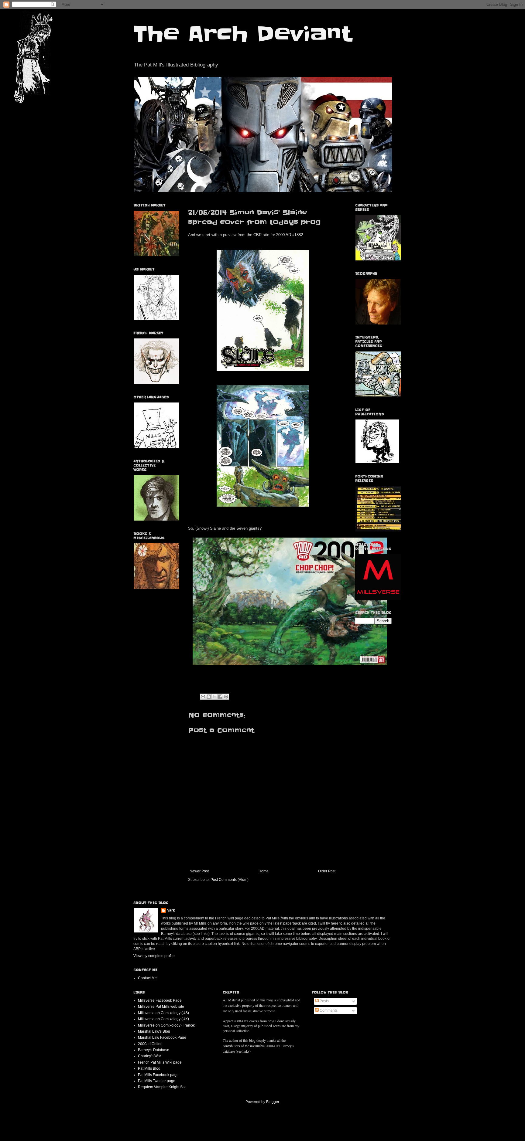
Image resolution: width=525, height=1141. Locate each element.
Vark (171, 910)
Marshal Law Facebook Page (162, 1037)
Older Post (326, 871)
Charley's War (149, 1056)
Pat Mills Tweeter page (156, 1081)
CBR (257, 235)
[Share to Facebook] (220, 697)
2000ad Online (150, 1044)
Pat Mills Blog (149, 1068)
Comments (328, 1010)
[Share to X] (214, 697)
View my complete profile (154, 956)
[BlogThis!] (209, 697)
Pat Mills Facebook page (158, 1075)
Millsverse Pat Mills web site (161, 1006)
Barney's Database (153, 1050)
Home (264, 871)
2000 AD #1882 (289, 235)
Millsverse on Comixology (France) (166, 1025)
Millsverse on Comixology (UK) (163, 1019)
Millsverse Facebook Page (160, 1000)
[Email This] (203, 697)
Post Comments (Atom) (230, 880)
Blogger (272, 1102)
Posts (324, 1001)
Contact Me (147, 978)
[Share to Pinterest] (226, 697)
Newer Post (199, 871)
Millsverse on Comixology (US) (163, 1013)
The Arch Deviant (242, 34)
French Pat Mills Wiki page (160, 1062)
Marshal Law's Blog (154, 1031)
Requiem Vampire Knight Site (162, 1087)
